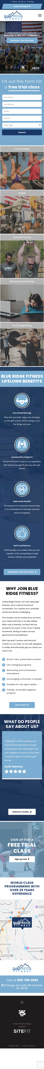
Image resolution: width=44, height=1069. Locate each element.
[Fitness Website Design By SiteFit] (22, 1031)
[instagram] (22, 1002)
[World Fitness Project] (22, 1013)
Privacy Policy (14, 1046)
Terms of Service (28, 1046)
